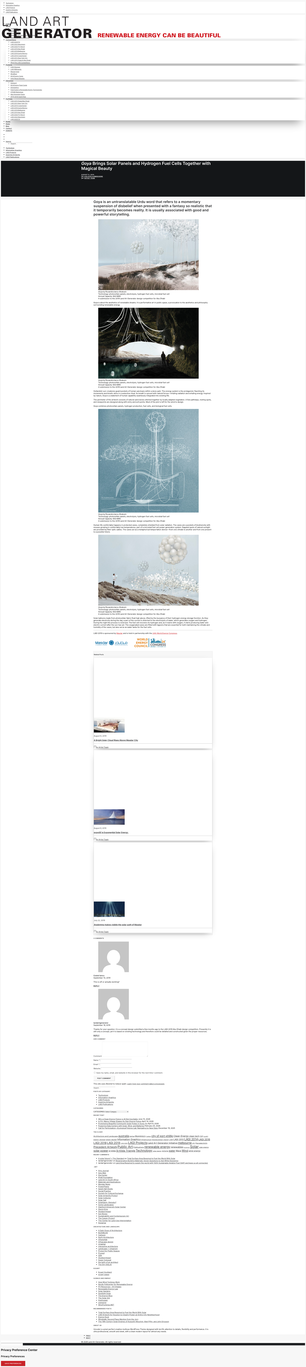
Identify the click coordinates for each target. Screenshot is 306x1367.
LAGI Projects (10, 7)
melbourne (185, 1143)
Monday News (104, 1184)
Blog (7, 126)
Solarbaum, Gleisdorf (107, 1202)
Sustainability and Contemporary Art (113, 1216)
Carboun (102, 1235)
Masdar (119, 633)
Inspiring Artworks (12, 10)
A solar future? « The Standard (111, 1158)
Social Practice (104, 1191)
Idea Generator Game (18, 94)
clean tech (194, 1136)
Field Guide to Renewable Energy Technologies (26, 90)
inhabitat (102, 1244)
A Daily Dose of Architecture (110, 1230)
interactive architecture (108, 1246)
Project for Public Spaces (109, 1251)
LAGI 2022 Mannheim (18, 44)
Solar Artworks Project (107, 1195)
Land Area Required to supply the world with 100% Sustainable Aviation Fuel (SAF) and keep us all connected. (162, 1163)
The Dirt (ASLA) (105, 1264)
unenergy (102, 1302)
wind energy (194, 1151)
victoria (165, 1151)
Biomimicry (140, 1136)
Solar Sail (102, 1200)
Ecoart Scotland (105, 1272)
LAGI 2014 (191, 1139)
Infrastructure (146, 1140)
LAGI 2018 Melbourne (18, 51)
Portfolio (9, 99)
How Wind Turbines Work (109, 1282)
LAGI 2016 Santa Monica (19, 53)
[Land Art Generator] (153, 18)
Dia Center (102, 1175)
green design (111, 1140)
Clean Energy (181, 1136)
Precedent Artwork (105, 1146)
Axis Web (102, 1173)
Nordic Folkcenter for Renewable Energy (115, 1284)
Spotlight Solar (104, 1293)
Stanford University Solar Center (112, 1207)
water (172, 1150)
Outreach (14, 83)
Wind (185, 1150)
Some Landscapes (106, 1205)
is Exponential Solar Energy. (111, 832)
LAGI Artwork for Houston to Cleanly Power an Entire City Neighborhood (128, 1315)
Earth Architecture (106, 1237)
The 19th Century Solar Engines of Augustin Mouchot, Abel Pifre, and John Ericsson (133, 1321)
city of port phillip (162, 1135)
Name (96, 1060)
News (8, 124)
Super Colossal (104, 1260)
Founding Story (16, 33)
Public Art (125, 1147)
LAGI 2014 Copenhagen (19, 56)
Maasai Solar (15, 72)
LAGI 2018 (100, 1142)
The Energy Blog (105, 1296)
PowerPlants (103, 1186)
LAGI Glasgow (15, 67)
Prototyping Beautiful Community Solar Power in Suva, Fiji (122, 1123)
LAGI (171, 1140)
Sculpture (187, 1147)
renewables (177, 1147)
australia (123, 1135)
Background (15, 31)
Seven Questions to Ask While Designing (147, 1161)
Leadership (14, 28)
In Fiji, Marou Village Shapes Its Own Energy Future (119, 1121)
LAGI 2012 (178, 1139)
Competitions (11, 40)
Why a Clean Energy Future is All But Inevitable (118, 1119)
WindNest (14, 74)
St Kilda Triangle (125, 1150)
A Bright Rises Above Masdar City (116, 740)
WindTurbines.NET (106, 1305)
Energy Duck (103, 1317)
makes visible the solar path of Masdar (118, 925)
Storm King (103, 1209)
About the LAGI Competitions (20, 62)
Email (96, 1064)
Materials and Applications (109, 1182)
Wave (178, 1150)
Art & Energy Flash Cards (19, 85)
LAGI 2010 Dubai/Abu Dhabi (20, 101)
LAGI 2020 (124, 1143)
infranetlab (102, 1239)
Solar (194, 1147)
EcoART (206, 1136)
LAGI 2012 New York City (19, 58)
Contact (9, 128)
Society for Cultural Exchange (110, 1193)
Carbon (148, 1136)
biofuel (132, 1136)
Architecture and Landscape (105, 1136)
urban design (157, 1151)
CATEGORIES (99, 1111)
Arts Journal (103, 1171)
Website (96, 1068)
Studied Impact (104, 1211)
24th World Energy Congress (165, 633)
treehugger (103, 1300)
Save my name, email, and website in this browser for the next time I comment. (129, 1073)
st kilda (112, 1151)
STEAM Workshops (17, 92)
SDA (100, 1255)
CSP (201, 1136)
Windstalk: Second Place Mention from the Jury (118, 1319)
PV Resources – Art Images (109, 1287)
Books (8, 121)
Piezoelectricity (201, 1143)
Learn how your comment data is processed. (146, 1084)
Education (9, 81)
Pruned (101, 1253)
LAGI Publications (12, 12)
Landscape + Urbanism (108, 1249)
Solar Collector (104, 1198)
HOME (8, 24)
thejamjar (102, 1223)
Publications (138, 1147)
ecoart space (103, 1274)
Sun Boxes (102, 1214)
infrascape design (105, 1242)
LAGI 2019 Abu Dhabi (18, 49)
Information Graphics (13, 5)
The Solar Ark (104, 1298)
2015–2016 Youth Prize (18, 96)
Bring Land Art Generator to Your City (23, 35)
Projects (9, 65)
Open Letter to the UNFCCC (20, 37)
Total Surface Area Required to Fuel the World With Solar (151, 1158)
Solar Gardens (104, 1291)
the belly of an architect (108, 1262)
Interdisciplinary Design (160, 1140)
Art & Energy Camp (17, 76)
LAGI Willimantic (16, 69)
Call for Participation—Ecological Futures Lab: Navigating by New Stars (128, 1128)
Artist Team (89, 178)
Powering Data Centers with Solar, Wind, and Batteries (121, 1126)
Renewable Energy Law (108, 1289)
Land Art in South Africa (108, 1180)
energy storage (99, 1140)
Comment (97, 1056)
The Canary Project (106, 1218)
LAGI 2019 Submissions (93, 176)
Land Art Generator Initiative (163, 1143)
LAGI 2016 (204, 1139)
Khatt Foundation (105, 1177)
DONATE (9, 131)
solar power (100, 1150)
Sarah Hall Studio (105, 1189)
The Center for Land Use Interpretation (114, 1220)
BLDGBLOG (103, 1233)
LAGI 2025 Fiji (15, 42)
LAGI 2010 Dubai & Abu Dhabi (21, 60)
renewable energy (157, 1147)
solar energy (204, 1147)
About (8, 26)
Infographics (15, 87)
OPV (193, 1143)
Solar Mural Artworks (18, 78)
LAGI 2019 (113, 1142)
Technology (10, 3)
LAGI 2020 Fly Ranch (18, 47)
